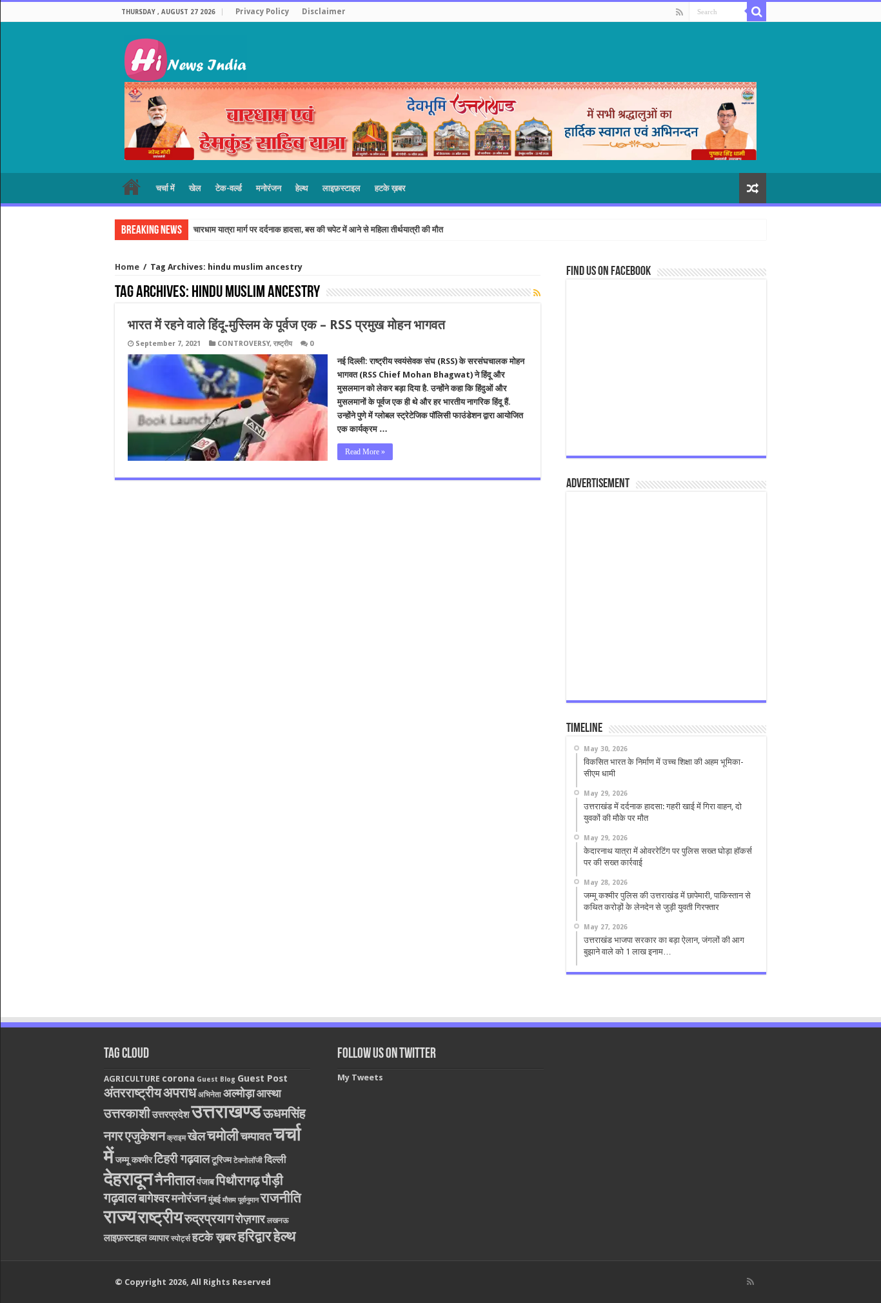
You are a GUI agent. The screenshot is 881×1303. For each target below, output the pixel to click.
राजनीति (281, 1198)
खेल (195, 188)
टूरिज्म (222, 1160)
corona (178, 1078)
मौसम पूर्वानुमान (241, 1200)
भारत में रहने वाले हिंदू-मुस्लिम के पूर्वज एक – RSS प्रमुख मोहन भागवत (286, 324)
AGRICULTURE (132, 1079)
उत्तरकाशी (127, 1113)
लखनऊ (278, 1220)
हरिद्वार (255, 1236)
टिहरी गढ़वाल (182, 1158)
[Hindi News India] (185, 56)
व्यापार (159, 1238)
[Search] (756, 11)
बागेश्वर (154, 1198)
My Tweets (360, 1077)
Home (127, 267)
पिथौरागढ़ (238, 1180)
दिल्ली (275, 1160)
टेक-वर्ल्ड (228, 188)
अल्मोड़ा (239, 1093)
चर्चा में (165, 188)
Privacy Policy (262, 11)
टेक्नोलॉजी (247, 1160)
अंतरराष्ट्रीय (132, 1092)
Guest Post (262, 1078)
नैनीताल (175, 1180)
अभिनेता (209, 1094)
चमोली (223, 1135)
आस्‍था (269, 1093)
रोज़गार (250, 1219)
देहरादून (128, 1178)
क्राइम (176, 1137)
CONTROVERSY (243, 343)
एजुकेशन (145, 1136)
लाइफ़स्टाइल (341, 188)
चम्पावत (256, 1136)
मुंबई (214, 1199)
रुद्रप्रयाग (208, 1218)
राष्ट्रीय (282, 343)
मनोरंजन (268, 188)
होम (131, 186)
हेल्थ (301, 188)
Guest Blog (216, 1079)
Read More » (365, 451)
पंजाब (205, 1182)
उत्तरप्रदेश (171, 1114)
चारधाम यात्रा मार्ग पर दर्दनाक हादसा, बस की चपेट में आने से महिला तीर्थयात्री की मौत (318, 229)
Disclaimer (324, 11)
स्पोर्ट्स (180, 1238)
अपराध (179, 1092)
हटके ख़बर (390, 188)
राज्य (120, 1216)
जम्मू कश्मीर (133, 1160)
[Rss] (679, 12)
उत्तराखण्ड (226, 1111)
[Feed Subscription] (536, 293)
